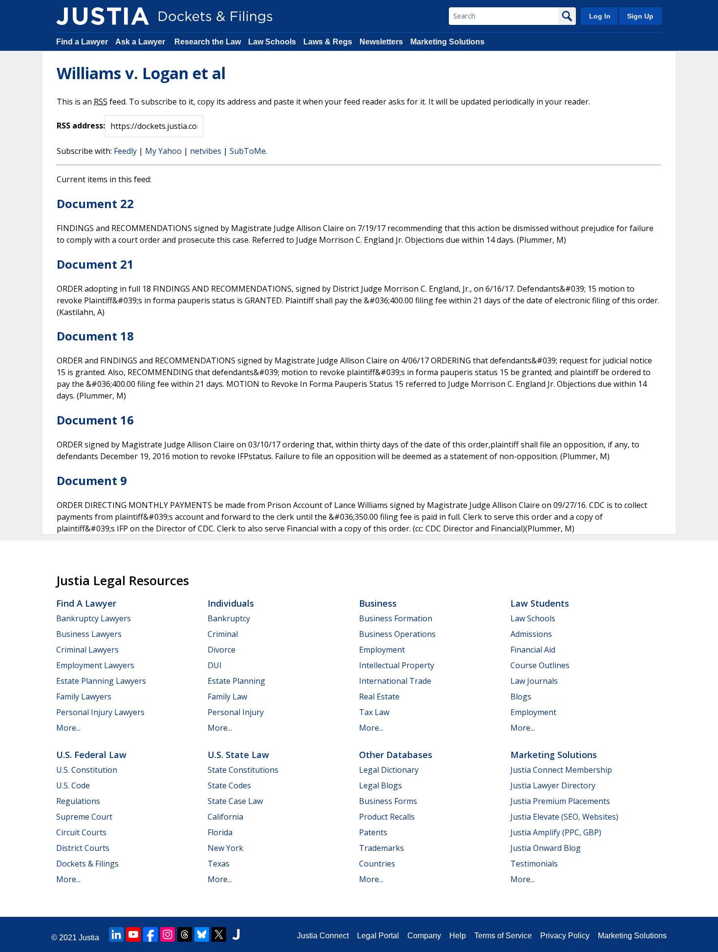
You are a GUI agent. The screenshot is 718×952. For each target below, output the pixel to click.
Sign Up (640, 16)
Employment (382, 649)
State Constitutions (243, 769)
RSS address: (81, 125)
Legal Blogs (380, 785)
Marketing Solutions (447, 42)
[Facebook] (150, 934)
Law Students (539, 603)
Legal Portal (378, 935)
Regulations (78, 801)
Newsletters (381, 42)
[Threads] (184, 934)
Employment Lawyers (95, 665)
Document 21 (95, 264)
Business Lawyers (89, 634)
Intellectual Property (396, 665)
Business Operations (397, 634)
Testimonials (534, 863)
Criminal (223, 634)
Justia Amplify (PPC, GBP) (555, 832)
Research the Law (207, 42)
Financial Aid (532, 649)
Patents (373, 832)
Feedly (125, 151)
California (225, 816)
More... (68, 727)
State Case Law (235, 801)
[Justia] (102, 16)
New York (225, 848)
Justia (89, 937)
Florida (220, 832)
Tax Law (374, 712)
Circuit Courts (81, 832)
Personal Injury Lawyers (100, 712)
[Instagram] (167, 934)
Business (378, 603)
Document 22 (95, 203)
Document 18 (95, 336)
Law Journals (534, 681)
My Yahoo (163, 151)
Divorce (221, 649)
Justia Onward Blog (545, 848)
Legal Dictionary (389, 769)
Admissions (531, 634)
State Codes (229, 785)
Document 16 (95, 420)
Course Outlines (540, 665)
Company (424, 935)
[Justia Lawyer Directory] (236, 934)
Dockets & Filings (87, 863)
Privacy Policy (565, 935)
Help (457, 935)
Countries (377, 863)
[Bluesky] (201, 934)
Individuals (231, 603)
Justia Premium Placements (560, 801)
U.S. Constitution (86, 769)
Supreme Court (84, 816)
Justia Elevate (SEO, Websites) (564, 816)
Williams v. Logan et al (141, 73)
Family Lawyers (83, 696)
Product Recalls (387, 816)
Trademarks (381, 848)
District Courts (82, 848)
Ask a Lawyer (141, 42)
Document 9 (92, 480)
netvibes (205, 151)
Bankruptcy (229, 618)
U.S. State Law (238, 755)
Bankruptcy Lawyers (93, 618)
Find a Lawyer (82, 42)
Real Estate (379, 696)
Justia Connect (323, 935)
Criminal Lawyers (87, 649)
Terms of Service (503, 935)
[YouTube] (133, 934)
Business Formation (395, 618)
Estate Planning (236, 681)
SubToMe (248, 151)
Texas (219, 863)
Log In (600, 16)
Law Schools (272, 42)
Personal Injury (236, 712)
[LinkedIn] (116, 934)
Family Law (227, 696)
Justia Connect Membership (561, 769)
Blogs (520, 696)
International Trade (395, 681)
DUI (215, 665)
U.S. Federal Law (91, 755)
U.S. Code (73, 785)
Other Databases (395, 755)
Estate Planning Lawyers (101, 681)
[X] (218, 934)
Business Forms (388, 801)
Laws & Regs (327, 42)
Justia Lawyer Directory (552, 785)
